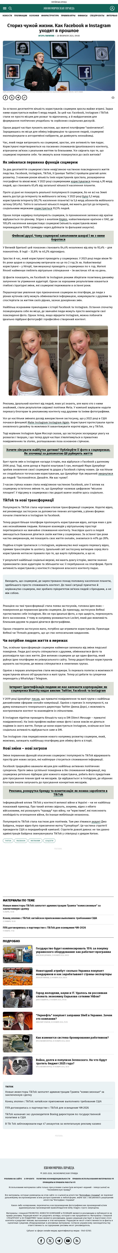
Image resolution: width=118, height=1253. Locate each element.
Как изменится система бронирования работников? (72, 1037)
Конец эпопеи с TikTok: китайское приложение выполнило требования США (50, 918)
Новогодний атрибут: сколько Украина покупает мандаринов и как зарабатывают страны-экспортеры (74, 972)
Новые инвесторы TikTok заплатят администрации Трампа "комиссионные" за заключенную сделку (52, 907)
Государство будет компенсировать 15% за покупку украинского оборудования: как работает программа (73, 950)
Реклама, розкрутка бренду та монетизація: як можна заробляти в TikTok (58, 792)
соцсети (49, 841)
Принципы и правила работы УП (59, 1182)
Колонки (34, 15)
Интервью (112, 15)
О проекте (29, 1179)
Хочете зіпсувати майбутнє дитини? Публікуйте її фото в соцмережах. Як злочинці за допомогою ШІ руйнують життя (58, 451)
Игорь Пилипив (46, 36)
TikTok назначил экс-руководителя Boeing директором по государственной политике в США (52, 1116)
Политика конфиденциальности (53, 1179)
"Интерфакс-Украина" (89, 1195)
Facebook (20, 841)
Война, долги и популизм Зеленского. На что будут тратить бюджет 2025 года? (71, 1061)
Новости (7, 15)
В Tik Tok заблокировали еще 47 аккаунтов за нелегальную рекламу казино (53, 1123)
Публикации (20, 15)
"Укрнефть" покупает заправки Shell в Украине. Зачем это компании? (74, 1017)
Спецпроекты (97, 15)
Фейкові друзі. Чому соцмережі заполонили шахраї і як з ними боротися (58, 237)
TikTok (8, 841)
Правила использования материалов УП (93, 1179)
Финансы (82, 15)
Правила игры (68, 15)
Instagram (35, 841)
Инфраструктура (50, 15)
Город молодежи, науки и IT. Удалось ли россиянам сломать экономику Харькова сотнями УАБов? (71, 994)
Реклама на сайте (13, 1179)
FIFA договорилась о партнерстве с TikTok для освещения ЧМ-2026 (44, 927)
